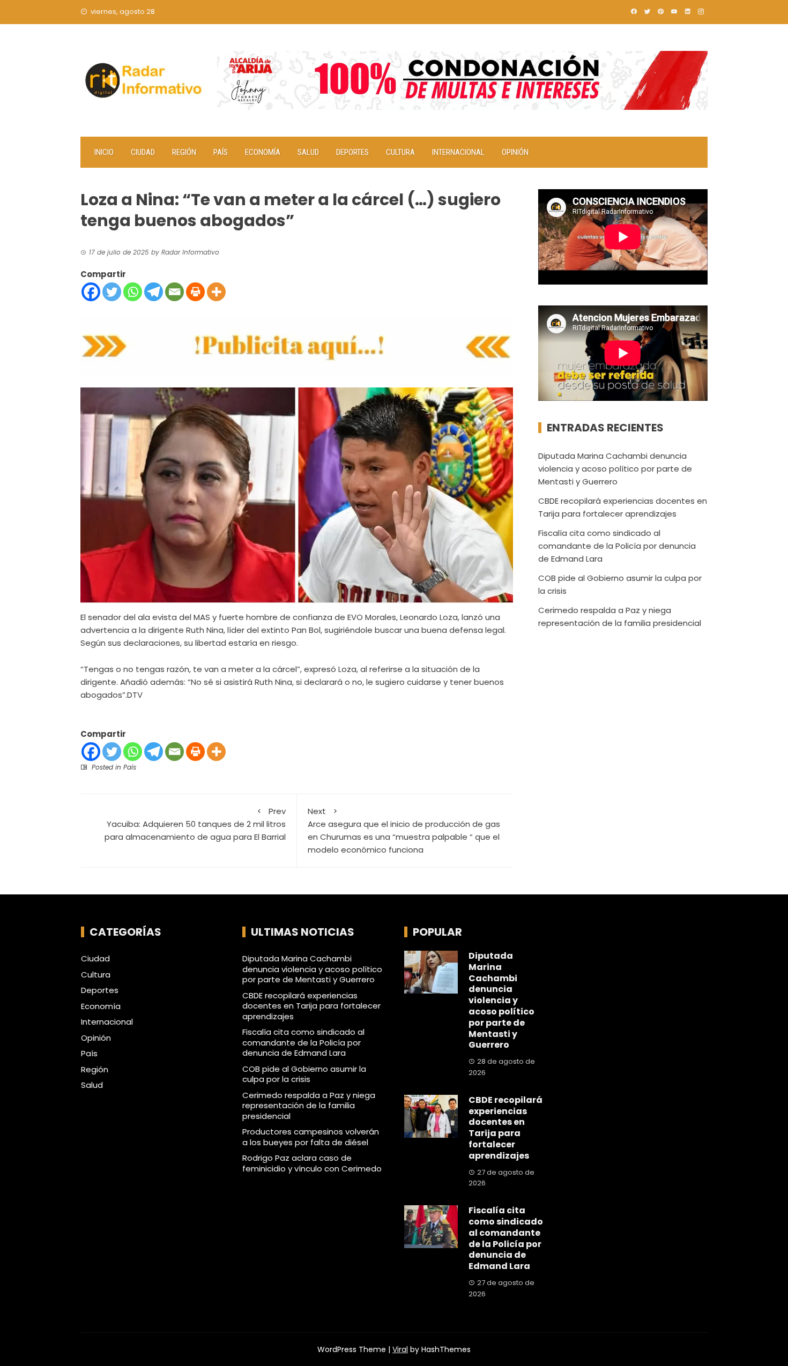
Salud (308, 152)
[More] (216, 291)
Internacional (458, 152)
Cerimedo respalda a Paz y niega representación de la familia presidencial (308, 1105)
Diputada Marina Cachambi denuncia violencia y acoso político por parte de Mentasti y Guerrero (615, 468)
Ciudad (143, 152)
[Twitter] (111, 291)
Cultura (400, 152)
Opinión (515, 152)
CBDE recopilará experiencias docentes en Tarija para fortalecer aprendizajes (311, 1006)
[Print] (195, 291)
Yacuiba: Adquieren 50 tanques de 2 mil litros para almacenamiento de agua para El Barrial (195, 823)
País (220, 152)
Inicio (104, 152)
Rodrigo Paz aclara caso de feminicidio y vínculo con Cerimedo (312, 1163)
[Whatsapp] (132, 291)
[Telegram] (153, 291)
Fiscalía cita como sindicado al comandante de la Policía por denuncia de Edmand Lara (617, 545)
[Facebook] (90, 291)
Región (184, 152)
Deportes (352, 152)
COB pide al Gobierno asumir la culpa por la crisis (304, 1074)
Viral (400, 1349)
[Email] (174, 291)
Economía (262, 152)
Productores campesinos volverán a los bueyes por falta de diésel (310, 1137)
